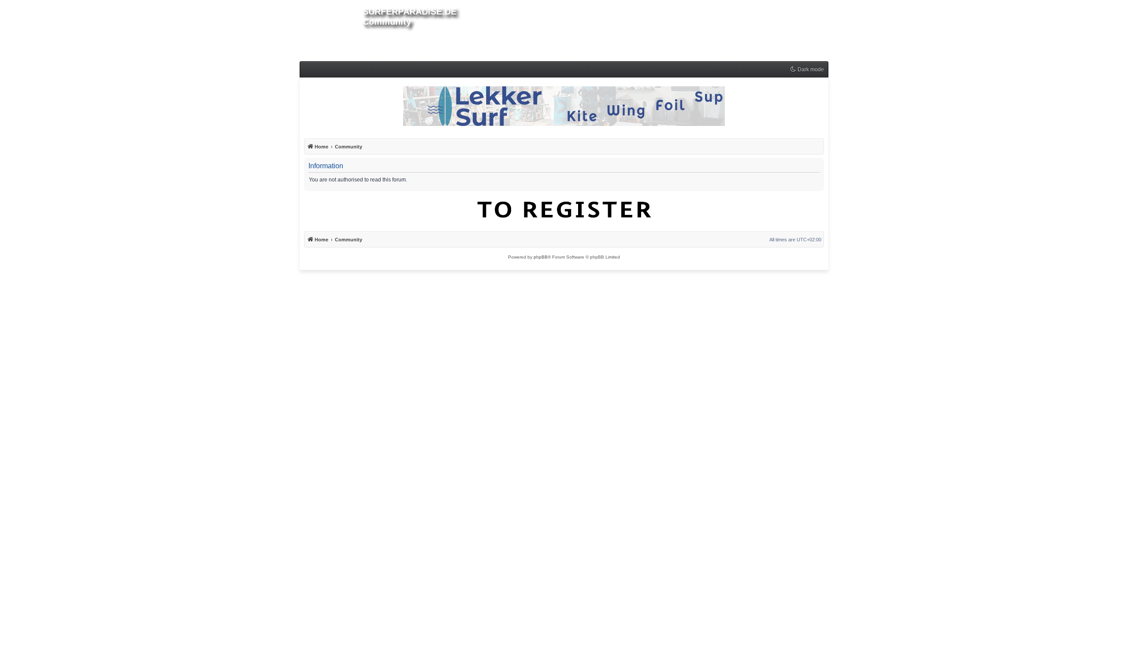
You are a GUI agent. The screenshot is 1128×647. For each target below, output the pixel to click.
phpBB (541, 257)
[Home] (331, 29)
